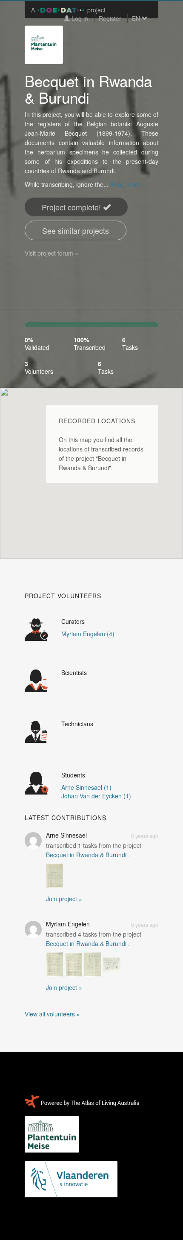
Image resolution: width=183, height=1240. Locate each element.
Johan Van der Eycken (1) (96, 796)
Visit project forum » (51, 253)
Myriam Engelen (68, 924)
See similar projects (75, 230)
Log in (79, 18)
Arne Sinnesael (66, 835)
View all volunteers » (52, 1014)
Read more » (128, 184)
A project (68, 10)
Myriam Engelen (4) (87, 633)
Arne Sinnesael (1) (86, 787)
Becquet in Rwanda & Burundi (86, 854)
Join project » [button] (64, 898)
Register (110, 18)
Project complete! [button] (72, 206)
